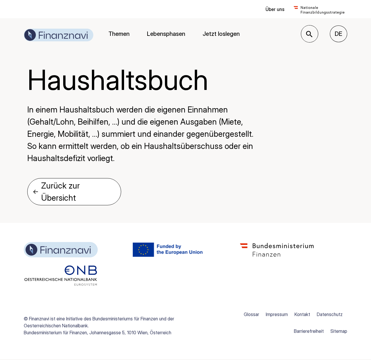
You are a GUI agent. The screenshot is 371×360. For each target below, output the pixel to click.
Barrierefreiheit (309, 331)
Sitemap (338, 331)
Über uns (274, 9)
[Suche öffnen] (309, 34)
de (341, 33)
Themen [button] (119, 33)
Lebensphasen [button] (166, 33)
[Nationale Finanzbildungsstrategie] (319, 9)
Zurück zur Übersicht (56, 192)
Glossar (251, 314)
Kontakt (302, 314)
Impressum (277, 314)
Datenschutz (330, 314)
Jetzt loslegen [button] (221, 33)
